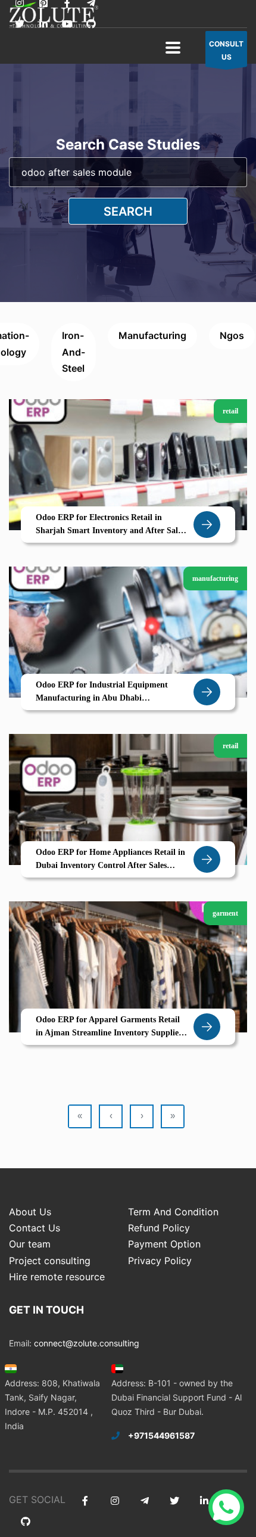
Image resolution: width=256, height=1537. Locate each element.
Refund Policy (159, 1228)
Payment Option (164, 1244)
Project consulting (49, 1261)
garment (225, 913)
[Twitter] (19, 24)
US (226, 50)
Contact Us (34, 1228)
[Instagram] (114, 1501)
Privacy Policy (160, 1261)
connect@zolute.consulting (86, 1343)
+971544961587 (161, 1435)
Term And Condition (173, 1212)
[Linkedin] (43, 24)
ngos (232, 335)
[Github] (90, 24)
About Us (30, 1212)
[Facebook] (84, 1501)
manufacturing (152, 335)
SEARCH (128, 211)
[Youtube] (67, 24)
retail (230, 411)
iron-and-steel (73, 351)
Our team (30, 1244)
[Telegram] (144, 1501)
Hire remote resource (57, 1277)
